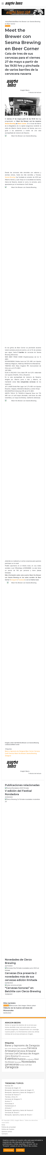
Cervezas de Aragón (12, 1088)
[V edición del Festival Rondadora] (17, 788)
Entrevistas (8, 1103)
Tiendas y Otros (10, 1097)
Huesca (21, 1058)
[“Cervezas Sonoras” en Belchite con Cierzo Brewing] (13, 985)
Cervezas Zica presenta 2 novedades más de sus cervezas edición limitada (21, 976)
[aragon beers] (13, 3)
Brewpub (14, 1048)
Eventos (11, 753)
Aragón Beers (24, 90)
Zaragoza (8, 755)
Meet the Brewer (20, 753)
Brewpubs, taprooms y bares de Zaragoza (19, 1092)
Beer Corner (30, 751)
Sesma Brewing (10, 123)
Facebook (21, 580)
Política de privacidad (9, 1127)
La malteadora (30, 1059)
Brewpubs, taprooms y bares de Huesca (18, 1110)
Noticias (12, 21)
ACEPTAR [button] (20, 1150)
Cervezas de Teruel (11, 1112)
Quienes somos (7, 1131)
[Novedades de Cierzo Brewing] (23, 801)
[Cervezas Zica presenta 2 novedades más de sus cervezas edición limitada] (23, 970)
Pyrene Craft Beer (25, 1065)
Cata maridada (22, 1048)
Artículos (8, 1108)
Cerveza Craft (11, 1053)
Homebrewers (9, 1106)
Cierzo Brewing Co (13, 1056)
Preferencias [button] (8, 1150)
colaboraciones (25, 1056)
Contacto (5, 1134)
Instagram (13, 580)
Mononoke (18, 1062)
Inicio (7, 21)
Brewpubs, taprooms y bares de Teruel (18, 1115)
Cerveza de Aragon (29, 1053)
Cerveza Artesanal (26, 1050)
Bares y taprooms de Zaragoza (15, 751)
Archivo (7, 1101)
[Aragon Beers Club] (23, 12)
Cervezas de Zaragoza (12, 1099)
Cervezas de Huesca (12, 1094)
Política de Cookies (8, 1129)
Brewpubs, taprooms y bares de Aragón (18, 1090)
